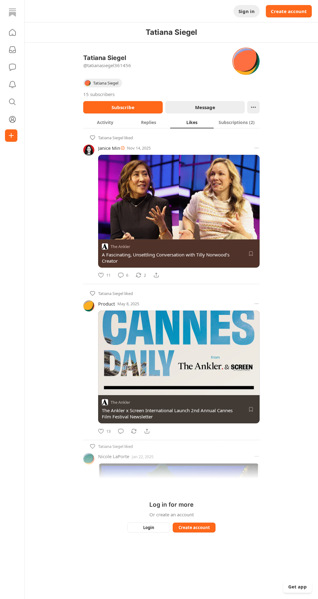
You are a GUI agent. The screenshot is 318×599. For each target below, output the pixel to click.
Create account (289, 11)
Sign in (246, 11)
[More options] (256, 148)
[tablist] (171, 122)
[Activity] (12, 84)
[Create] (11, 135)
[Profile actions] (253, 107)
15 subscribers (99, 94)
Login (148, 527)
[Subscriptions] (12, 49)
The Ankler (120, 246)
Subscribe (122, 107)
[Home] (12, 12)
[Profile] (12, 119)
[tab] (105, 122)
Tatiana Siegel (110, 138)
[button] (12, 32)
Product (106, 304)
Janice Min (109, 148)
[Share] (156, 275)
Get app (297, 586)
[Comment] (121, 431)
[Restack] (134, 431)
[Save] (251, 254)
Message (205, 107)
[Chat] (12, 67)
